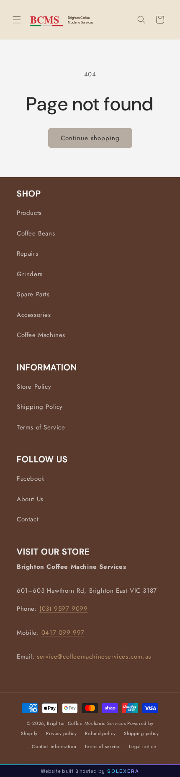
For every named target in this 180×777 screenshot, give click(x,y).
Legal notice (142, 746)
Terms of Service (41, 427)
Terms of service (103, 746)
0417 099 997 (63, 632)
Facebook (31, 478)
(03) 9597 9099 (63, 608)
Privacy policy (61, 733)
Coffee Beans (36, 233)
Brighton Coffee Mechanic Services (86, 723)
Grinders (30, 274)
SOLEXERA (123, 771)
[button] (17, 19)
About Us (30, 499)
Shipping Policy (40, 406)
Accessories (34, 314)
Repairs (27, 253)
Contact (28, 519)
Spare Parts (33, 294)
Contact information (54, 746)
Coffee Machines (41, 335)
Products (29, 212)
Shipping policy (141, 733)
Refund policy (100, 733)
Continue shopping (90, 138)
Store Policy (34, 386)
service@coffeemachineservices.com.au (94, 656)
